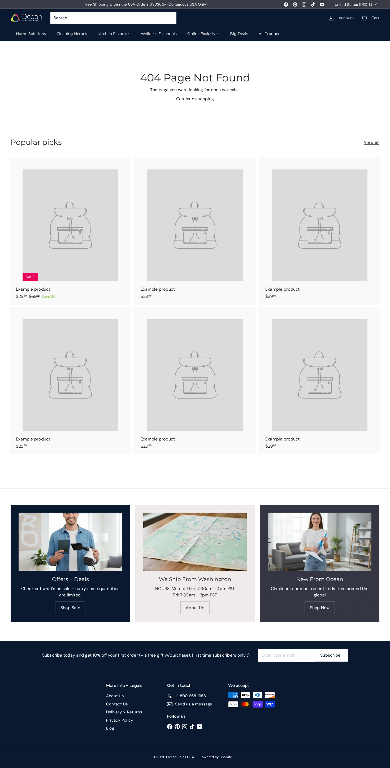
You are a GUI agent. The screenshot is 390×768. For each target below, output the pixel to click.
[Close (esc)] (275, 329)
